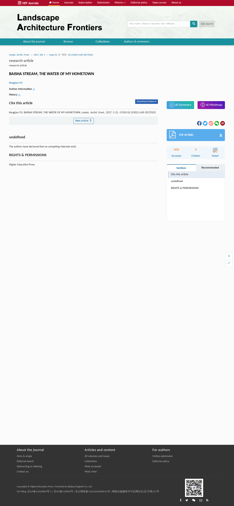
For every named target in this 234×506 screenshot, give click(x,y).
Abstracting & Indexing (29, 466)
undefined (177, 181)
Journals (68, 2)
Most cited (90, 471)
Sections (181, 168)
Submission (103, 2)
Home (55, 2)
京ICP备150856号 (63, 491)
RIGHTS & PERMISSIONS (185, 188)
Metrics (119, 2)
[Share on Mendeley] (222, 123)
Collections (102, 41)
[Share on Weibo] (210, 123)
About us (176, 2)
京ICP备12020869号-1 (39, 491)
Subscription (85, 2)
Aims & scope (24, 456)
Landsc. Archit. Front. (19, 55)
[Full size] (228, 263)
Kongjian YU (15, 83)
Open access (159, 2)
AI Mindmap (213, 105)
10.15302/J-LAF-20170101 (80, 55)
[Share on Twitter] (204, 123)
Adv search (207, 24)
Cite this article (179, 174)
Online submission (162, 456)
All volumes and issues (97, 456)
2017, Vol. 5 (39, 55)
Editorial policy (139, 2)
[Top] (228, 256)
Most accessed (93, 466)
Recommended (210, 167)
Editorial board (25, 461)
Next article (82, 120)
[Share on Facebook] (199, 123)
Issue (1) (53, 55)
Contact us (22, 471)
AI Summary (183, 105)
